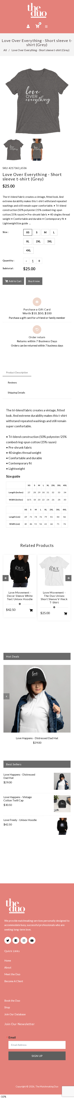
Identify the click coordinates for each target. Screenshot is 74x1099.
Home (7, 960)
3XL (49, 241)
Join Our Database (15, 1014)
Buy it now (34, 281)
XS (27, 232)
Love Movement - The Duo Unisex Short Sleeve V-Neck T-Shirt (54, 597)
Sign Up (37, 1055)
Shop (7, 1007)
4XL (28, 250)
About (7, 967)
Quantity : (8, 260)
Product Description (17, 372)
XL (27, 241)
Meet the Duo (12, 974)
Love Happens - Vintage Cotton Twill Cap (17, 798)
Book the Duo (12, 1000)
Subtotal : (8, 268)
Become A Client (13, 981)
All (5, 50)
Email (12, 1037)
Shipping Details (16, 392)
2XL (38, 241)
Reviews (12, 382)
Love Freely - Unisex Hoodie (20, 819)
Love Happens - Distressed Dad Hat (37, 738)
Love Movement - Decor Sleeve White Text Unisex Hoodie (20, 596)
